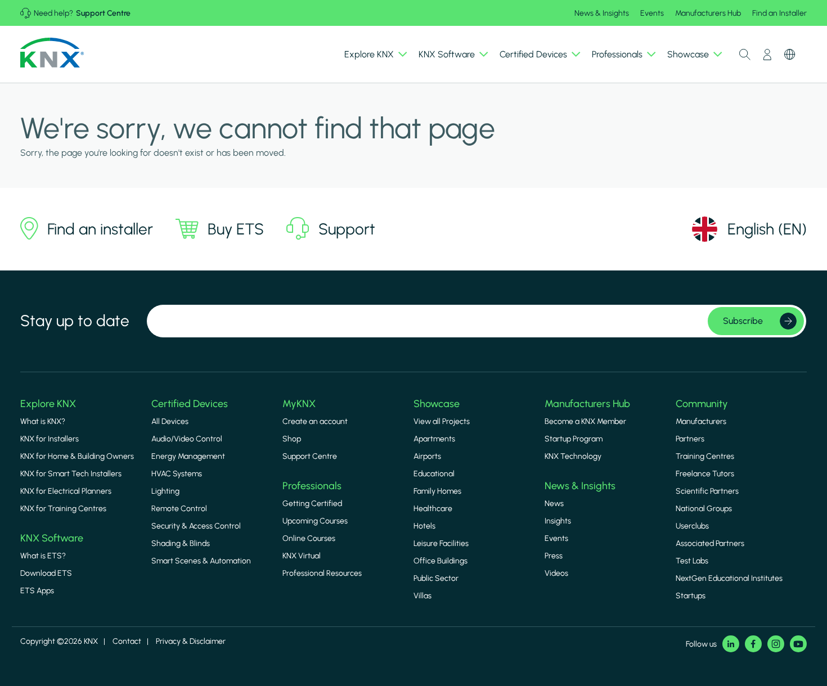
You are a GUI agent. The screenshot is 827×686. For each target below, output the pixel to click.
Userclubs (692, 526)
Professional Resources (322, 573)
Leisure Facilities (441, 543)
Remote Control (179, 508)
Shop (291, 439)
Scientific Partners (707, 491)
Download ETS (46, 573)
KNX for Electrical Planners (65, 491)
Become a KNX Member (585, 421)
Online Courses (308, 538)
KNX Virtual (301, 556)
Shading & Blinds (180, 543)
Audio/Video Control (186, 439)
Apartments (434, 439)
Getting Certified (312, 503)
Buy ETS (236, 228)
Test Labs (692, 561)
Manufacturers (701, 421)
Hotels (424, 526)
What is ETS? (43, 556)
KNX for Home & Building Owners (77, 456)
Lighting (165, 491)
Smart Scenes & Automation (201, 561)
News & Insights (601, 13)
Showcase (437, 404)
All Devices (169, 421)
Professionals (311, 486)
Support (346, 228)
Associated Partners (710, 543)
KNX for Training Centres (63, 508)
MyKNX (299, 404)
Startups (690, 596)
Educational (434, 474)
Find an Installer (779, 13)
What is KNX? (42, 421)
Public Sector (436, 578)
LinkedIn (730, 643)
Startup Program (574, 439)
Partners (690, 439)
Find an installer (100, 228)
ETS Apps (37, 590)
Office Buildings (441, 561)
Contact (127, 641)
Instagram (775, 643)
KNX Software (51, 538)
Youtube (798, 643)
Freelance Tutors (705, 474)
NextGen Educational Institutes (729, 578)
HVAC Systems (176, 474)
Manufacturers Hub (708, 13)
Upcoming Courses (315, 521)
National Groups (704, 508)
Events (652, 13)
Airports (427, 456)
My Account (767, 54)
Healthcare (433, 508)
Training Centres (705, 456)
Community (702, 404)
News (554, 503)
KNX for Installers (49, 439)
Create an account (315, 421)
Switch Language (789, 54)
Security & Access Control (196, 526)
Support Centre (103, 13)
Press (554, 556)
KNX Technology (573, 456)
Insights (558, 521)
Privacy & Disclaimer (191, 641)
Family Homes (437, 491)
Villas (423, 596)
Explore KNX (48, 404)
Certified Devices (189, 404)
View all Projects (442, 421)
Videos (556, 573)
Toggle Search (744, 54)
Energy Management (188, 456)
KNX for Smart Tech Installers (71, 474)
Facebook (753, 643)
